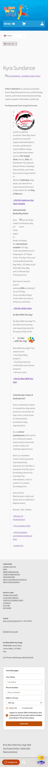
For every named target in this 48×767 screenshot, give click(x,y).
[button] (41, 760)
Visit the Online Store (23, 308)
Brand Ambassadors (11, 572)
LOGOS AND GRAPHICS (11, 598)
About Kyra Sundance (11, 582)
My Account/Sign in (10, 621)
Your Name (10, 677)
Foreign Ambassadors (11, 574)
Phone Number (12, 687)
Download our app (10, 595)
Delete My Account (10, 631)
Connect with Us (9, 567)
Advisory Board (9, 577)
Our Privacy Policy (11, 748)
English (9, 36)
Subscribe (13, 708)
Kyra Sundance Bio (22, 525)
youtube (6, 605)
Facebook (7, 603)
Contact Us (18, 545)
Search (24, 762)
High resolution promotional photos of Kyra (22, 535)
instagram (7, 608)
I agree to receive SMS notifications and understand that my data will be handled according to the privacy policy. (25, 715)
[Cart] (24, 23)
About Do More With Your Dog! (15, 580)
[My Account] (42, 23)
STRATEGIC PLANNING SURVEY (13, 600)
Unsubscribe (27, 708)
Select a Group (12, 698)
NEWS (5, 569)
